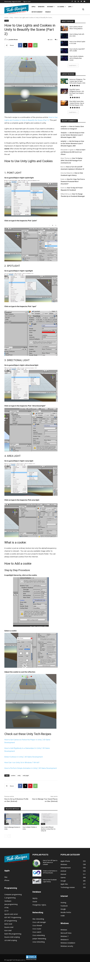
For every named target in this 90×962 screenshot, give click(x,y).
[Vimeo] (81, 1)
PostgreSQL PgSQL (39, 905)
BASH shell (8, 924)
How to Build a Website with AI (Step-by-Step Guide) (76, 58)
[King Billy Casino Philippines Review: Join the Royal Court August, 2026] (64, 91)
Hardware (7, 901)
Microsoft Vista (66, 933)
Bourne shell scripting (12, 937)
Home (6, 17)
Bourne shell (8, 927)
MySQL (35, 898)
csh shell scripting (10, 940)
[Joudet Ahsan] (5, 39)
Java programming (10, 904)
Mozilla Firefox (66, 912)
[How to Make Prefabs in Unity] (31, 819)
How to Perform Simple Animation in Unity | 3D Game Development (30, 768)
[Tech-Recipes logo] (16, 9)
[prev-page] (5, 836)
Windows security (67, 946)
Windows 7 (64, 936)
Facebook (64, 906)
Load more (72, 65)
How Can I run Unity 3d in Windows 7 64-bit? (21, 762)
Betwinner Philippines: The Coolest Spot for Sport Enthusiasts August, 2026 (77, 81)
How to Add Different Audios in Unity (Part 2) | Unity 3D (48, 829)
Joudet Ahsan (13, 39)
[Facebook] (72, 1)
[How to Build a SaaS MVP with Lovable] (64, 50)
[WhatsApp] (35, 45)
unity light (26, 775)
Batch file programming (12, 934)
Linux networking (38, 942)
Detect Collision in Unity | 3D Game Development (23, 757)
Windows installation (68, 943)
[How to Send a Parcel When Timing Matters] (64, 28)
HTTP (6, 911)
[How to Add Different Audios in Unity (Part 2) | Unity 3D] (49, 819)
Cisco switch (36, 932)
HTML (6, 908)
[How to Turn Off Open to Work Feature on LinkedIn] (36, 863)
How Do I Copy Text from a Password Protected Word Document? (73, 181)
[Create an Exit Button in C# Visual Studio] (36, 873)
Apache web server (11, 914)
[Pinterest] (30, 45)
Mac (5, 877)
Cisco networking (38, 935)
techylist (63, 126)
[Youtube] (84, 1)
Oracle (34, 901)
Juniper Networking (39, 939)
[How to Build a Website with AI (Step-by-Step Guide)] (64, 58)
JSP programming (10, 921)
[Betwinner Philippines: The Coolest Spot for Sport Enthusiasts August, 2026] (64, 81)
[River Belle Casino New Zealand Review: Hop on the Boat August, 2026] (64, 103)
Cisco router (36, 929)
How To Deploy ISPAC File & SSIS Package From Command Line (71, 160)
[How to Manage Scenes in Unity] (12, 819)
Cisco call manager (39, 922)
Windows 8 (64, 940)
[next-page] (9, 836)
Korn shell (7, 930)
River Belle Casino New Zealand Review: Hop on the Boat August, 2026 (76, 103)
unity (19, 775)
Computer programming (13, 894)
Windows (64, 930)
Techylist (64, 133)
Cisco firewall (37, 925)
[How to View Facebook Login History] (36, 881)
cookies (13, 775)
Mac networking (38, 919)
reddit (63, 916)
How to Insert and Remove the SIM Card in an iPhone (73, 152)
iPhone (6, 880)
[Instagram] (75, 1)
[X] (78, 1)
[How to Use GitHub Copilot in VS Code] (64, 43)
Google (63, 909)
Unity (11, 17)
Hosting (63, 902)
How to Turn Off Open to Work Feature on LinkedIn (50, 862)
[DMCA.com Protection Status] (31, 960)
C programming (9, 898)
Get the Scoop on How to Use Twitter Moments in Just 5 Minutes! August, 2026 (72, 135)
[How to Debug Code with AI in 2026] (64, 36)
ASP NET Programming (12, 917)
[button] (83, 9)
